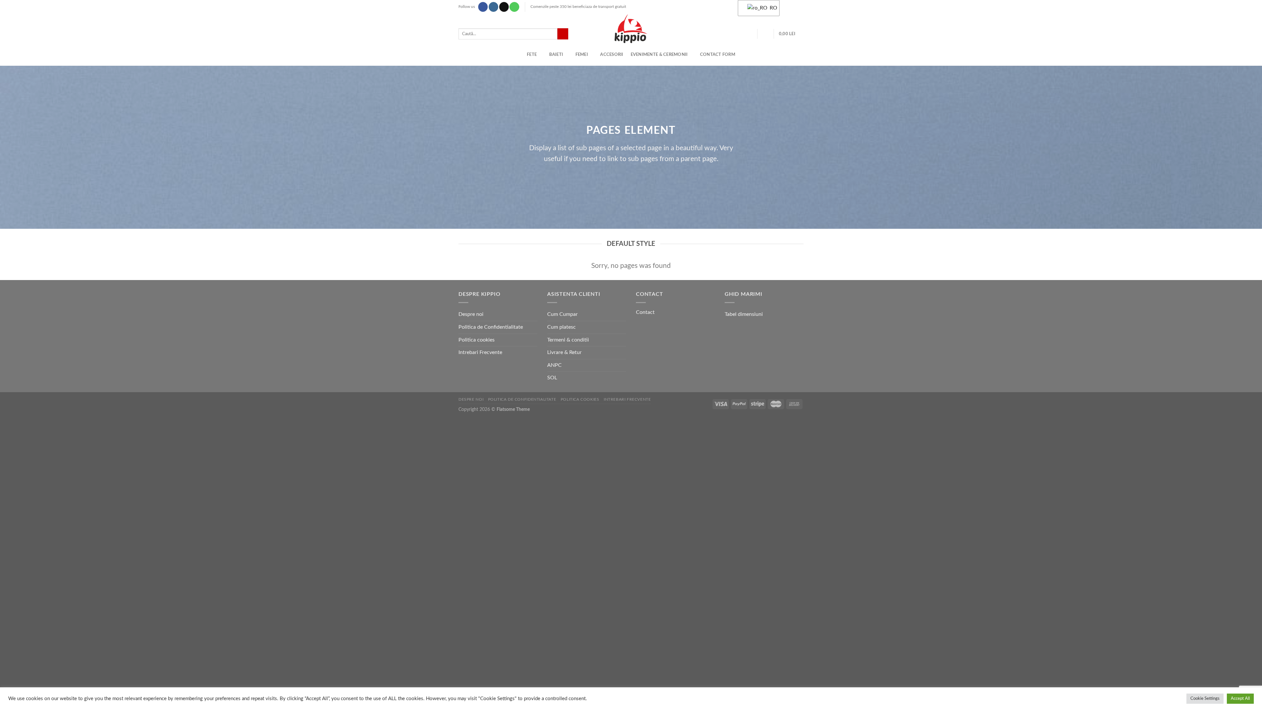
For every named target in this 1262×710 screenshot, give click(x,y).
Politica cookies (476, 340)
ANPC (554, 365)
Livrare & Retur (564, 352)
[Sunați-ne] (514, 7)
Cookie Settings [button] (1205, 699)
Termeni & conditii (568, 340)
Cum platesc (561, 327)
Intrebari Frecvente (480, 352)
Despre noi (470, 314)
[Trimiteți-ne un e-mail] (504, 7)
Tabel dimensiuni (744, 314)
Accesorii (611, 55)
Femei (581, 55)
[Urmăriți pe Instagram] (493, 7)
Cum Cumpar (562, 314)
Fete (532, 55)
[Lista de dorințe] (750, 34)
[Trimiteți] (562, 33)
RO (770, 8)
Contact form (717, 55)
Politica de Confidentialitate (490, 327)
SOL (552, 377)
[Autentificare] (765, 34)
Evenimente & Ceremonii (659, 55)
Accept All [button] (1240, 699)
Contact (645, 312)
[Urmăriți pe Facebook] (483, 7)
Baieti (556, 55)
